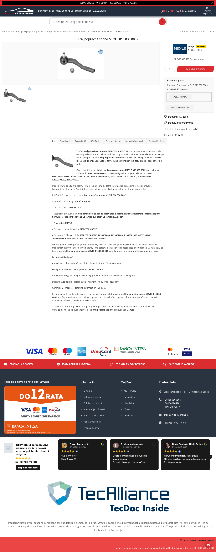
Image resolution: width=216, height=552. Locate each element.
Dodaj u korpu (197, 68)
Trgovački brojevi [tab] (113, 141)
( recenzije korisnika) (187, 129)
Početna (6, 31)
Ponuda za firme (64, 11)
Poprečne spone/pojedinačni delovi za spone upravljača (61, 31)
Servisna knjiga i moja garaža (90, 11)
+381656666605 (172, 399)
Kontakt (43, 11)
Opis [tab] (53, 141)
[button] (210, 457)
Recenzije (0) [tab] (80, 141)
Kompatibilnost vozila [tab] (134, 141)
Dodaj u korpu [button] (180, 97)
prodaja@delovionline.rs (176, 414)
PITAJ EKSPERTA (172, 406)
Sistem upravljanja (22, 31)
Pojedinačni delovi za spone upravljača (110, 31)
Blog (51, 11)
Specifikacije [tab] (65, 141)
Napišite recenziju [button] (28, 467)
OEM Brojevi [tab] (95, 141)
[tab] (53, 141)
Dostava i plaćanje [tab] (157, 141)
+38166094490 (172, 403)
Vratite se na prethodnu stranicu (198, 31)
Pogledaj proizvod (180, 107)
